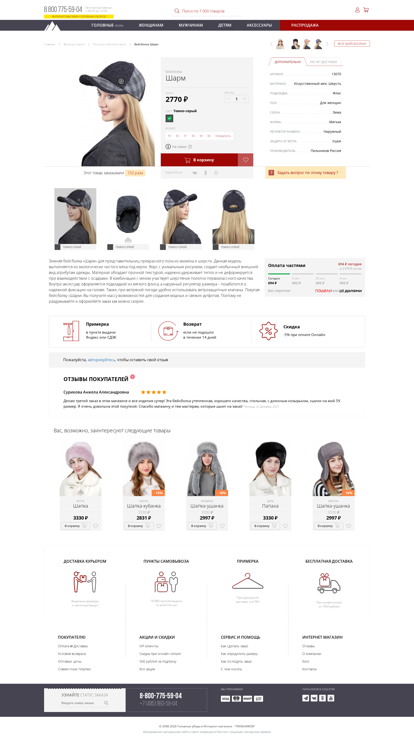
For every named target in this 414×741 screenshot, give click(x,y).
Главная (49, 44)
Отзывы (308, 646)
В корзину (203, 159)
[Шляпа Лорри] (316, 46)
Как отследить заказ (236, 661)
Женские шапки (74, 44)
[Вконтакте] (194, 172)
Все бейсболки (352, 43)
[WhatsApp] (216, 172)
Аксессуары (259, 25)
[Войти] (357, 9)
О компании (311, 653)
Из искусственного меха (109, 44)
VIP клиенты (148, 646)
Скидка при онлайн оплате (160, 653)
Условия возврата (72, 653)
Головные (107, 25)
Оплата (63, 646)
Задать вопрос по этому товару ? (307, 172)
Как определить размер (239, 653)
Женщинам (151, 25)
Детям (224, 25)
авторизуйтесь (101, 359)
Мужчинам (191, 25)
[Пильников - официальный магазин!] (54, 24)
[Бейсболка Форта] (305, 46)
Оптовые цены (69, 661)
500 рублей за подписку (157, 661)
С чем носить (231, 669)
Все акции (147, 669)
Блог (306, 661)
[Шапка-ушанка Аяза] (293, 46)
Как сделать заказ (234, 646)
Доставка (80, 646)
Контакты (309, 669)
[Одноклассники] (205, 172)
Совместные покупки (74, 669)
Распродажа (305, 25)
